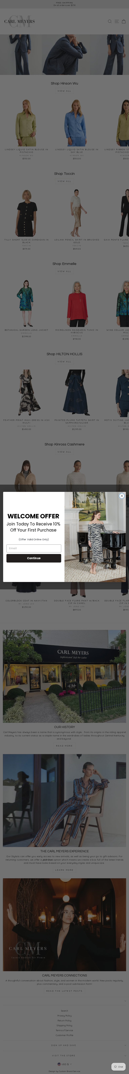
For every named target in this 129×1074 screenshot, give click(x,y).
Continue (34, 558)
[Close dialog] (122, 496)
